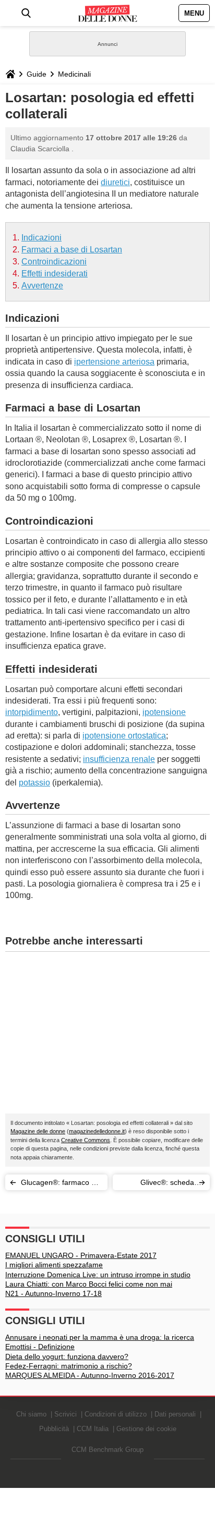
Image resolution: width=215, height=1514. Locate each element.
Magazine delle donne (37, 1131)
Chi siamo (31, 1414)
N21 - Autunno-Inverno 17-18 (53, 1293)
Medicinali (74, 74)
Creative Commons (85, 1140)
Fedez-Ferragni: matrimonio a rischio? (68, 1366)
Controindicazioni (54, 261)
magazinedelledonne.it (97, 1131)
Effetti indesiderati (54, 273)
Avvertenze (42, 285)
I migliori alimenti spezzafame (54, 1265)
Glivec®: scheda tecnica (167, 1184)
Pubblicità (54, 1429)
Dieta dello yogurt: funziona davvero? (66, 1356)
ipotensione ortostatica (124, 735)
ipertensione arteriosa (114, 361)
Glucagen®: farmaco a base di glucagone (58, 1184)
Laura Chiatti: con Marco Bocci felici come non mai (88, 1284)
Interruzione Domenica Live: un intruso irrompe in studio (97, 1274)
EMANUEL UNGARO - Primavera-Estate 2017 (81, 1255)
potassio (34, 782)
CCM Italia (93, 1429)
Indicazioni (41, 237)
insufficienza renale (119, 759)
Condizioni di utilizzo (116, 1414)
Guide (36, 74)
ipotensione (164, 712)
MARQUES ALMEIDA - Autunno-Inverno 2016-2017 (89, 1375)
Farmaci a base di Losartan (71, 249)
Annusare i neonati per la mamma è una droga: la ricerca (99, 1337)
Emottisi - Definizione (40, 1346)
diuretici (115, 182)
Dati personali (175, 1414)
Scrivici (65, 1414)
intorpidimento (31, 712)
